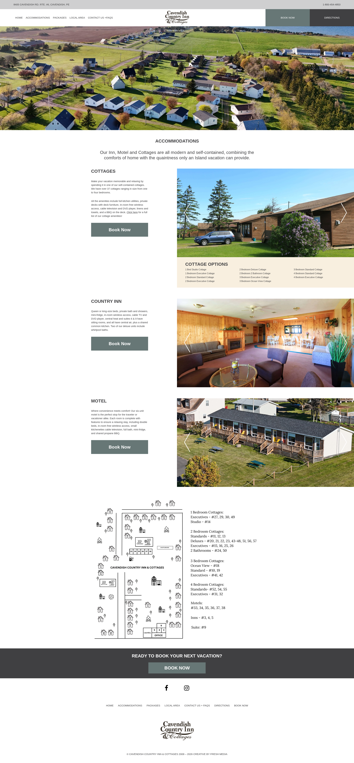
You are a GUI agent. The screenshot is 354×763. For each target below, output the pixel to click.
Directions (332, 17)
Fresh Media (218, 754)
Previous (187, 213)
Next (344, 213)
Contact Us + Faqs (197, 705)
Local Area (77, 17)
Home (19, 17)
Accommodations (38, 17)
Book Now (288, 17)
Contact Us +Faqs (100, 17)
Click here (132, 212)
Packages (60, 17)
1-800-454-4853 (331, 4)
